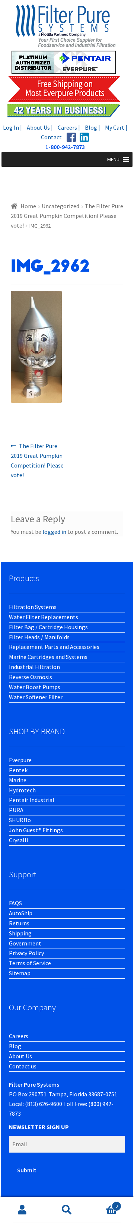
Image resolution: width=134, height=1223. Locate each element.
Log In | (12, 127)
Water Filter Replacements (43, 617)
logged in (54, 531)
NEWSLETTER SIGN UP (39, 1127)
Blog (15, 1046)
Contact (51, 137)
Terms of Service (30, 963)
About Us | (40, 127)
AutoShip (20, 913)
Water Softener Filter (36, 697)
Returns (19, 923)
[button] (113, 159)
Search (67, 1210)
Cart (103, 1203)
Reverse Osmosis (30, 677)
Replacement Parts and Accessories (54, 646)
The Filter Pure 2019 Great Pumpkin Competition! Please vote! (67, 215)
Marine (17, 780)
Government (25, 943)
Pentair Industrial (31, 800)
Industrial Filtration (34, 667)
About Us (20, 1056)
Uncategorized (60, 206)
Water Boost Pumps (34, 687)
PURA (16, 810)
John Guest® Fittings (36, 830)
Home (28, 206)
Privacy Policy (26, 953)
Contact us (22, 1066)
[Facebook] (71, 137)
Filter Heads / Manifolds (39, 637)
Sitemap (20, 973)
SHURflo (20, 820)
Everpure (20, 760)
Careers (18, 1036)
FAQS (15, 903)
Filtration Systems (33, 607)
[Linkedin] (84, 137)
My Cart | (116, 127)
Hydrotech (22, 790)
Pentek (18, 770)
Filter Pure (67, 60)
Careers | (69, 127)
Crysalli (18, 840)
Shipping (20, 933)
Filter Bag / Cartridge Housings (48, 627)
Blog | (92, 127)
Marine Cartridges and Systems (48, 656)
